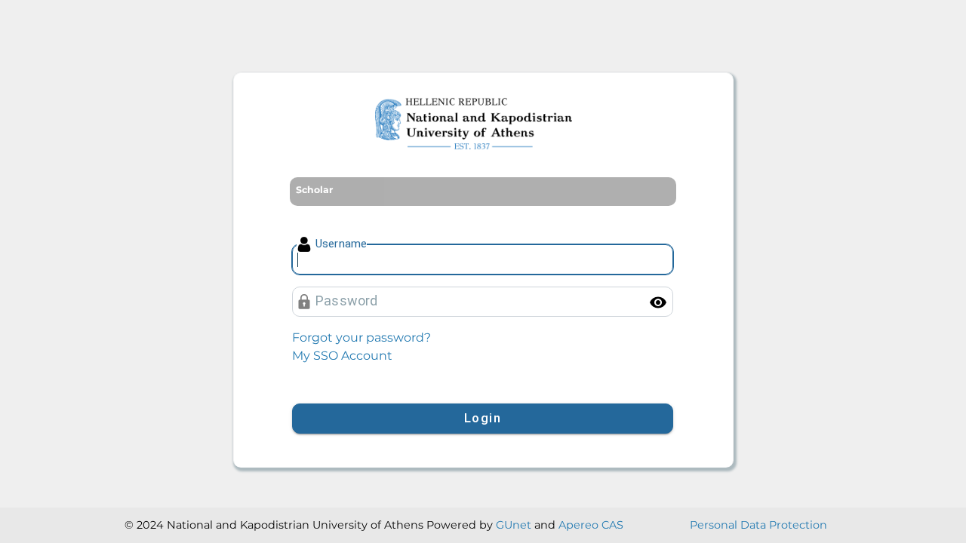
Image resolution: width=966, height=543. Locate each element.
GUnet (513, 525)
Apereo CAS (590, 525)
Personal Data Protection (758, 525)
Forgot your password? (361, 337)
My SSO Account (342, 355)
